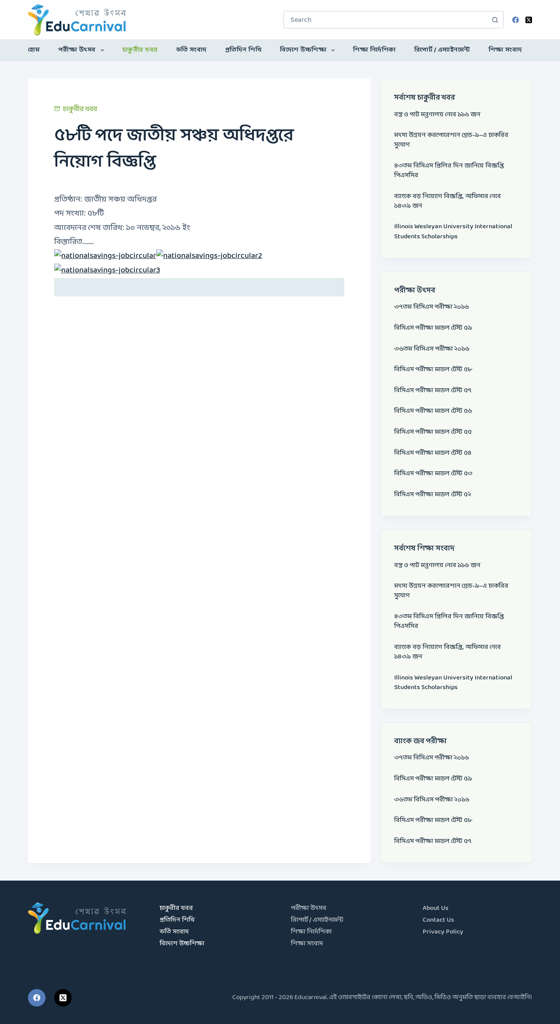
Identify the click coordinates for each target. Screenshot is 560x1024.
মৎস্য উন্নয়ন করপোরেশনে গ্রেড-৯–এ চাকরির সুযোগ (451, 140)
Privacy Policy (443, 931)
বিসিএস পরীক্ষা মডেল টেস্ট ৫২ (432, 494)
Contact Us (438, 920)
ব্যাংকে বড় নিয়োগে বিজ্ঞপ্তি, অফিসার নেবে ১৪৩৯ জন (447, 201)
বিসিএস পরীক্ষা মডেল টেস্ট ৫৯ (433, 328)
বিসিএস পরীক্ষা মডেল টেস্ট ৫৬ (433, 411)
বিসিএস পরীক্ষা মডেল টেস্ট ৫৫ (433, 432)
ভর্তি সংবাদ (191, 50)
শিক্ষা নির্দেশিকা (374, 50)
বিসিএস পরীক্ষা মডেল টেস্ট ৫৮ (433, 369)
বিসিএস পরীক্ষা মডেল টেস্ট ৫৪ (433, 453)
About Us (435, 908)
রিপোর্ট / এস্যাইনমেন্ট (442, 50)
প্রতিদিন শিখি (243, 50)
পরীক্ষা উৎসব (77, 50)
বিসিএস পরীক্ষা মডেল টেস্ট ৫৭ (433, 390)
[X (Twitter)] (528, 20)
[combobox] (385, 19)
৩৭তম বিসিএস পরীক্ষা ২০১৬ (431, 307)
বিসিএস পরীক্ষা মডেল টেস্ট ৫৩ (433, 473)
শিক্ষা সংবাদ (505, 50)
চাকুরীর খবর (140, 50)
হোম (34, 50)
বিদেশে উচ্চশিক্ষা (303, 50)
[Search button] (494, 19)
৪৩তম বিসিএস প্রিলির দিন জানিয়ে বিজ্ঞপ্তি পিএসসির (449, 170)
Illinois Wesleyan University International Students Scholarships (453, 231)
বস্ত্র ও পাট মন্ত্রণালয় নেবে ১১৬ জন (437, 114)
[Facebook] (515, 20)
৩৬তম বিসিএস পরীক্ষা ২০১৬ (431, 349)
